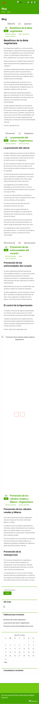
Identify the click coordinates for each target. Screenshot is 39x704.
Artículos (8, 34)
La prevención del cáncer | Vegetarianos (16, 623)
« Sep (5, 662)
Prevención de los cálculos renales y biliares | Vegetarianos (21, 498)
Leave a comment (10, 36)
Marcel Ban (24, 695)
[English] (29, 3)
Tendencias (26, 34)
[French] (32, 3)
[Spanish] (35, 3)
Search (7, 593)
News (20, 34)
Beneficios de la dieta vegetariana (14, 620)
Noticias (13, 34)
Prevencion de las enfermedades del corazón (19, 250)
